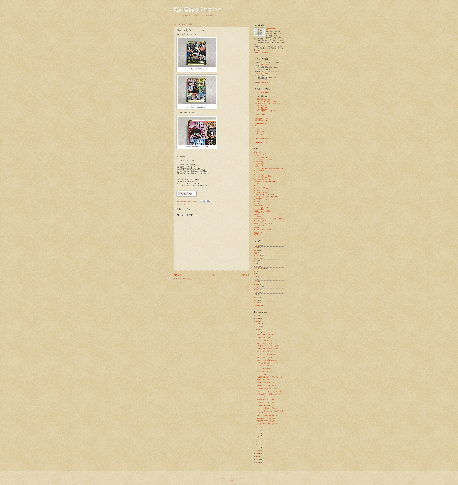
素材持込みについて (261, 118)
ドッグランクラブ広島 (263, 64)
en (254, 185)
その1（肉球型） (260, 98)
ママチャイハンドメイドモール (263, 224)
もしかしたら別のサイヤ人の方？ (267, 408)
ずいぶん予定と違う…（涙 (265, 351)
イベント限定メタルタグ (262, 107)
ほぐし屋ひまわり (259, 212)
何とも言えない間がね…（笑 (265, 382)
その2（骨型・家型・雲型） (263, 100)
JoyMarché (257, 258)
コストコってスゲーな (264, 337)
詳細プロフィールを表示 (261, 52)
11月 (259, 326)
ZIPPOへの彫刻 (260, 114)
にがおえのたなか (259, 165)
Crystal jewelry (258, 194)
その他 (256, 247)
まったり (256, 297)
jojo (255, 295)
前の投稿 (245, 275)
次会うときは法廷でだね (264, 380)
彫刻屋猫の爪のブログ (198, 9)
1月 (259, 447)
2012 (257, 462)
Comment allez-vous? (260, 200)
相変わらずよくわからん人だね (266, 385)
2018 (257, 318)
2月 (259, 444)
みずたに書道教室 (259, 174)
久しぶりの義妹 (262, 374)
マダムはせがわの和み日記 (262, 188)
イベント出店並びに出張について (267, 340)
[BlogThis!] (203, 201)
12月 (259, 323)
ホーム (211, 275)
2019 (257, 315)
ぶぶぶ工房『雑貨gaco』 (261, 157)
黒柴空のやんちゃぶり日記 (262, 211)
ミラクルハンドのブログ (261, 178)
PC (255, 279)
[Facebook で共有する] (208, 201)
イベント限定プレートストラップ (265, 111)
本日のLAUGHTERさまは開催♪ (266, 418)
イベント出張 (258, 305)
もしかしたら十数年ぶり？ (265, 365)
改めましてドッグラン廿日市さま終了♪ (268, 348)
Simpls (256, 166)
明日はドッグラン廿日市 (264, 357)
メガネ (256, 300)
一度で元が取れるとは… (264, 363)
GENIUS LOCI (258, 155)
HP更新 (256, 292)
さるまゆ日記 (258, 201)
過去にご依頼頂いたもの (262, 138)
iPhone (256, 284)
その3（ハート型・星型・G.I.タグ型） (266, 101)
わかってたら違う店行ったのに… (267, 360)
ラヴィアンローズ (259, 214)
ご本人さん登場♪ (259, 268)
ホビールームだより (260, 154)
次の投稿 (177, 275)
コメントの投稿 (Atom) (184, 279)
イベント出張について (260, 142)
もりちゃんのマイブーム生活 (262, 229)
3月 (259, 441)
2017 (257, 321)
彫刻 (255, 253)
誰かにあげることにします (265, 334)
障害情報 (256, 302)
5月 (259, 436)
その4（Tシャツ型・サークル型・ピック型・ (268, 103)
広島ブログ (257, 152)
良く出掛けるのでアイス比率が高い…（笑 (269, 377)
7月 (259, 430)
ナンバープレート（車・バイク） (265, 135)
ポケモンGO (257, 287)
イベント (256, 245)
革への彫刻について (261, 120)
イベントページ (262, 82)
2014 (257, 456)
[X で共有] (205, 201)
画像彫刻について (260, 123)
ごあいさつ (257, 281)
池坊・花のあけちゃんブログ (262, 179)
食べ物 (183, 204)
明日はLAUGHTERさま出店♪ (265, 421)
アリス (257, 129)
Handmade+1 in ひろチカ (261, 205)
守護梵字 (258, 133)
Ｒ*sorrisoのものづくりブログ (263, 187)
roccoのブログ (258, 222)
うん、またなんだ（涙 (264, 396)
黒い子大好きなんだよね (264, 343)
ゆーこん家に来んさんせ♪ (261, 163)
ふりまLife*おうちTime (260, 192)
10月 (259, 329)
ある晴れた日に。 (259, 190)
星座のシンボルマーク (261, 131)
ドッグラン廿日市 (262, 73)
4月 (259, 438)
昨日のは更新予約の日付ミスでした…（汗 (269, 394)
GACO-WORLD (258, 161)
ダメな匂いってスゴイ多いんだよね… (268, 346)
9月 (259, 332)
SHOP (256, 266)
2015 (257, 453)
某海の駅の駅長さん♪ (263, 405)
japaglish (256, 227)
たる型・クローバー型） (262, 105)
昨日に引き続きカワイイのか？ (266, 399)
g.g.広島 (256, 172)
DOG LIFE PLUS (259, 225)
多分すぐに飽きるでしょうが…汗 (267, 423)
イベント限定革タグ (261, 109)
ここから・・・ (258, 183)
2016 (257, 451)
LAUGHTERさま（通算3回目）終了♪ (268, 415)
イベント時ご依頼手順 (261, 92)
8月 (259, 427)
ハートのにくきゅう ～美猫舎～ (263, 176)
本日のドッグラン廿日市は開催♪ (266, 354)
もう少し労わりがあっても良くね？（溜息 (269, 391)
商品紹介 (256, 255)
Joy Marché (257, 235)
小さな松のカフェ (259, 216)
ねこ (255, 261)
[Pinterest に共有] (210, 201)
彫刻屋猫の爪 (185, 201)
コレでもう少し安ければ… (265, 368)
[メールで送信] (201, 201)
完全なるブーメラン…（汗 (265, 371)
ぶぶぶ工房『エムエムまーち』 (263, 159)
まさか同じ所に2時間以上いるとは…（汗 (269, 388)
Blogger (256, 289)
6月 (259, 433)
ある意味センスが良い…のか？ (266, 402)
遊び (255, 276)
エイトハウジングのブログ (262, 207)
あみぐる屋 (257, 203)
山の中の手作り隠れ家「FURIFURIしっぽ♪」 (267, 181)
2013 (257, 459)
